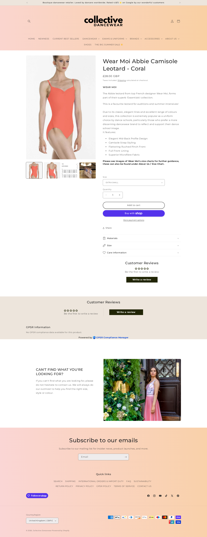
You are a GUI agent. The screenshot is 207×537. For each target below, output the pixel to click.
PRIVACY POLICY (85, 486)
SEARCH (58, 481)
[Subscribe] (126, 457)
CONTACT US (144, 486)
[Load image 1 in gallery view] (34, 170)
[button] (29, 21)
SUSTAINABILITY (142, 481)
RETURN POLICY (64, 486)
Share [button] (109, 228)
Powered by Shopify (60, 531)
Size (105, 177)
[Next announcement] (180, 2)
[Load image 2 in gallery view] (52, 170)
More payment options (133, 220)
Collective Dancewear (42, 531)
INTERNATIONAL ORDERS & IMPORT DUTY (100, 481)
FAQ (128, 481)
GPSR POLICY (103, 486)
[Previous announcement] (27, 2)
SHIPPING (70, 481)
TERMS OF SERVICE (124, 486)
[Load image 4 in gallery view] (87, 170)
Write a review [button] (142, 279)
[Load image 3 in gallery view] (70, 170)
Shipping (122, 80)
